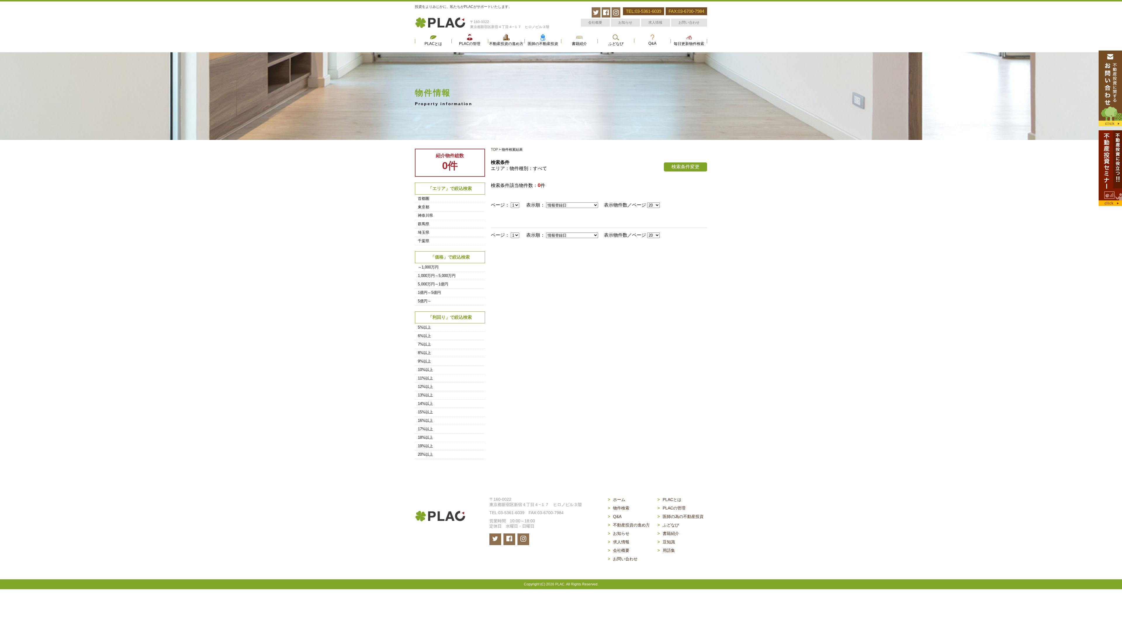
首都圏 (423, 198)
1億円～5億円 (429, 292)
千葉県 (423, 241)
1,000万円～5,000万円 (437, 275)
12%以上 (425, 386)
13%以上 (425, 395)
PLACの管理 (469, 44)
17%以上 (425, 429)
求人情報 (655, 22)
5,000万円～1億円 (433, 284)
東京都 (423, 207)
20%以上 (425, 454)
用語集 (666, 550)
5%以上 (424, 327)
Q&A (652, 43)
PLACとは (433, 44)
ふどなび (616, 44)
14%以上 (425, 403)
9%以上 (424, 361)
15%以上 (425, 412)
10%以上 (425, 369)
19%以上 (425, 446)
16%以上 (425, 420)
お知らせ (625, 22)
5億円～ (424, 301)
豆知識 (666, 542)
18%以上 (425, 437)
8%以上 (424, 353)
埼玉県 (423, 232)
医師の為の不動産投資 (680, 516)
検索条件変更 (685, 166)
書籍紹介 (579, 44)
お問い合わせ (688, 22)
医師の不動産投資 (543, 44)
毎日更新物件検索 (689, 44)
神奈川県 (425, 215)
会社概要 (595, 22)
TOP (494, 150)
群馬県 (423, 224)
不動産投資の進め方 (506, 44)
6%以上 (424, 336)
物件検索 (618, 508)
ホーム (616, 499)
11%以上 (425, 378)
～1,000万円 (428, 267)
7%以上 (424, 344)
